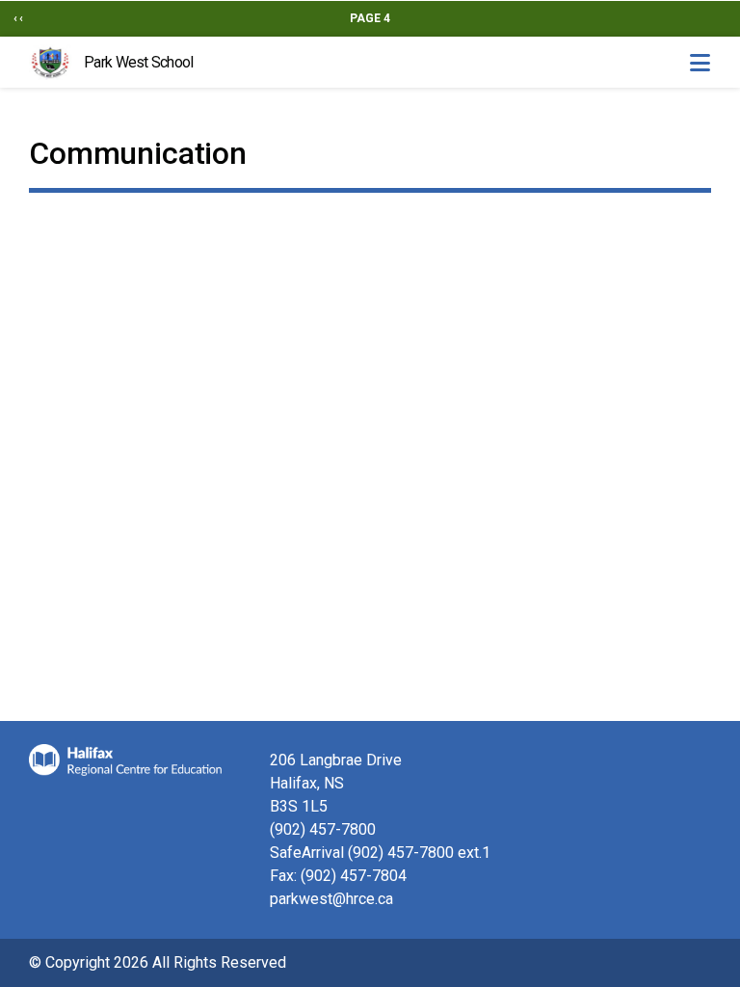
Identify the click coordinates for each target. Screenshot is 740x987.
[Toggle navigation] (699, 62)
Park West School (138, 62)
